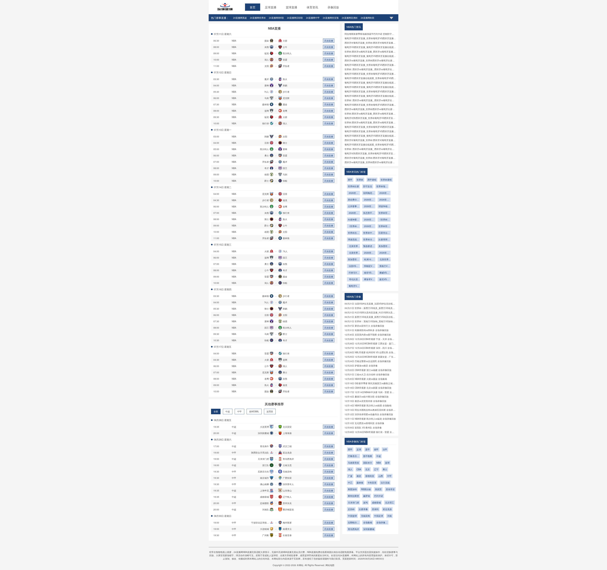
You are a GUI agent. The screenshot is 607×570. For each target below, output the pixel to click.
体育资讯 (312, 7)
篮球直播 (291, 7)
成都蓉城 (376, 502)
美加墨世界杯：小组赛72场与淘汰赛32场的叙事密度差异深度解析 (384, 246)
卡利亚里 (372, 482)
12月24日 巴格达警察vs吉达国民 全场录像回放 (368, 361)
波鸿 (365, 502)
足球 (359, 449)
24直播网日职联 (295, 17)
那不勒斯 (367, 456)
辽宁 (376, 469)
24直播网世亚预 (331, 17)
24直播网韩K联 (276, 17)
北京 (367, 469)
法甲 (385, 449)
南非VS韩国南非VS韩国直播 (369, 273)
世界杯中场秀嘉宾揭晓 (368, 233)
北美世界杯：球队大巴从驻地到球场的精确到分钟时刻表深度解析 (353, 246)
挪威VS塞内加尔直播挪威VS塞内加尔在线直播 (384, 273)
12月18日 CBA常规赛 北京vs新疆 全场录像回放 (368, 387)
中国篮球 (352, 515)
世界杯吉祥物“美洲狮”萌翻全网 (353, 233)
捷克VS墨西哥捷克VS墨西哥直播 (384, 279)
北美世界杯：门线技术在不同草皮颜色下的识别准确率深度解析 (353, 253)
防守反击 (367, 186)
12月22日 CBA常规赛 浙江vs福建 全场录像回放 (368, 370)
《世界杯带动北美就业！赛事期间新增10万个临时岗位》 (353, 226)
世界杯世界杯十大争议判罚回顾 (384, 226)
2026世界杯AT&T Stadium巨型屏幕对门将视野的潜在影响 (368, 253)
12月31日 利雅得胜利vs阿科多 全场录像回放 (367, 330)
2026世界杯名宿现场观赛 (384, 200)
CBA (359, 469)
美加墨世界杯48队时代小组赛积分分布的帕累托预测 (353, 260)
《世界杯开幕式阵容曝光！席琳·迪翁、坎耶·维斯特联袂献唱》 (384, 220)
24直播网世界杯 (258, 17)
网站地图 (329, 565)
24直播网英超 (240, 17)
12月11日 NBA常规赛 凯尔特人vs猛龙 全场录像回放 (370, 418)
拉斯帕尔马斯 (353, 523)
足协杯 (351, 509)
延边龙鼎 (387, 509)
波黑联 (270, 411)
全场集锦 (367, 522)
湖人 (350, 469)
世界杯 (360, 179)
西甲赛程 (372, 179)
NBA (234, 40)
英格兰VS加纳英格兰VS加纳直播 (384, 266)
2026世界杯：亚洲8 (384, 253)
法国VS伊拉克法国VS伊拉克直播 (353, 266)
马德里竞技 (353, 462)
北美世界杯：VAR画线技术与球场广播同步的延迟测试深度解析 (384, 260)
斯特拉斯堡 (353, 495)
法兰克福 (385, 482)
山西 (380, 476)
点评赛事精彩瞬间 (353, 206)
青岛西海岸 (353, 529)
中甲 (239, 411)
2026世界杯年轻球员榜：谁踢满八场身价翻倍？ (368, 220)
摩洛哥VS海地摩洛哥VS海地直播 (368, 279)
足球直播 (270, 7)
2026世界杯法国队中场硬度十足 (353, 193)
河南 (389, 515)
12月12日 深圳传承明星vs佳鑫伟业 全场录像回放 (369, 414)
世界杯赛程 (386, 179)
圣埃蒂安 (390, 489)
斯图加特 (352, 489)
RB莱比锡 (366, 489)
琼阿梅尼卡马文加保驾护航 (368, 193)
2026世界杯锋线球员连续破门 (353, 213)
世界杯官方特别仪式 (384, 213)
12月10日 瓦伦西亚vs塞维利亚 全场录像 (364, 423)
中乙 (350, 482)
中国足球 (378, 515)
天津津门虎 (353, 502)
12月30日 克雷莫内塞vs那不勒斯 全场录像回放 (368, 334)
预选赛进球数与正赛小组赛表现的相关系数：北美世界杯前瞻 (368, 246)
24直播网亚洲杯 (350, 17)
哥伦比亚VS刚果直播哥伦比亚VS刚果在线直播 (353, 279)
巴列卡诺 (378, 495)
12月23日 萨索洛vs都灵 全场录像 (361, 365)
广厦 (350, 476)
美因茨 (378, 489)
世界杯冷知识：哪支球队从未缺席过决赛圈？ (368, 240)
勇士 (385, 469)
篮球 (387, 462)
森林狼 (360, 482)
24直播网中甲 (313, 17)
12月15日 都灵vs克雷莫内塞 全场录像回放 (365, 401)
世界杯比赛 (353, 186)
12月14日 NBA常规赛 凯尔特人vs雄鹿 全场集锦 (368, 405)
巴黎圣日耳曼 (353, 456)
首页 (252, 7)
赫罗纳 (366, 495)
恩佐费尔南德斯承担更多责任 (353, 200)
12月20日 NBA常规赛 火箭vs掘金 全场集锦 (366, 378)
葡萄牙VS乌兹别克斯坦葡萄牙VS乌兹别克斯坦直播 (353, 286)
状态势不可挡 (368, 213)
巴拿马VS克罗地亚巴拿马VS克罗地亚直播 (353, 273)
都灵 (359, 476)
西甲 (350, 179)
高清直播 (328, 40)
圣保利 (375, 509)
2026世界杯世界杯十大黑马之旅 (368, 226)
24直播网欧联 (367, 17)
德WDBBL (254, 411)
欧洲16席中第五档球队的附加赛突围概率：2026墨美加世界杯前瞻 (368, 260)
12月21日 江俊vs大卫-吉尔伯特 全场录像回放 (367, 374)
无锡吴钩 (365, 515)
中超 (227, 411)
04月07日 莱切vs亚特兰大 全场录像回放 (364, 325)
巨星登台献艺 (384, 233)
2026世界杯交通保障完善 (368, 200)
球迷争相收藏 (384, 206)
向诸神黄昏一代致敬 (353, 220)
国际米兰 (367, 462)
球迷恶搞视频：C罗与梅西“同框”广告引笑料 (353, 240)
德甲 (376, 449)
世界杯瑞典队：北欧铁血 (381, 186)
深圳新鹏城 (368, 529)
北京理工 (389, 502)
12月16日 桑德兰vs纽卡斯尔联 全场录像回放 (367, 396)
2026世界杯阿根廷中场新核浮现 (384, 193)
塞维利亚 (369, 476)
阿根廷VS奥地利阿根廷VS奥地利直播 (368, 266)
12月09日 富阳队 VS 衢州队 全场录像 (363, 427)
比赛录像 (363, 509)
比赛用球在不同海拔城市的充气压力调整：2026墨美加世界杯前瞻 (384, 240)
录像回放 (333, 7)
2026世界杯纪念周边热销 (368, 206)
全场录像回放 (381, 523)
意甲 (367, 449)
